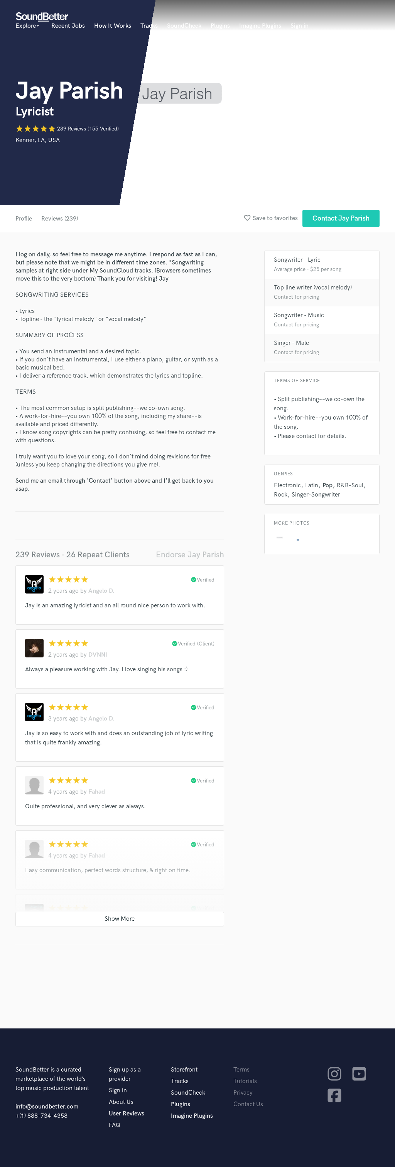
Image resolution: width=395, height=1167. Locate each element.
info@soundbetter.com (46, 1106)
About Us (121, 1102)
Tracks (149, 26)
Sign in (299, 26)
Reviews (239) (59, 218)
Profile (23, 218)
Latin (311, 485)
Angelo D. (101, 591)
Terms (241, 1069)
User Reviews (126, 1113)
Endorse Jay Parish (190, 555)
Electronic (287, 485)
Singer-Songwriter (316, 494)
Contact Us (248, 1104)
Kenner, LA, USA (37, 140)
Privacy (243, 1093)
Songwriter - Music (299, 315)
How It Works (112, 26)
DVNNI (97, 655)
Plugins (220, 26)
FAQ (114, 1125)
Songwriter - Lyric (297, 260)
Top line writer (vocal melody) (313, 287)
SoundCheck (184, 26)
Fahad (96, 792)
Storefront (184, 1069)
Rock (280, 494)
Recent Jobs (68, 26)
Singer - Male (291, 343)
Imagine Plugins (260, 26)
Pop (327, 485)
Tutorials (245, 1081)
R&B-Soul (350, 485)
